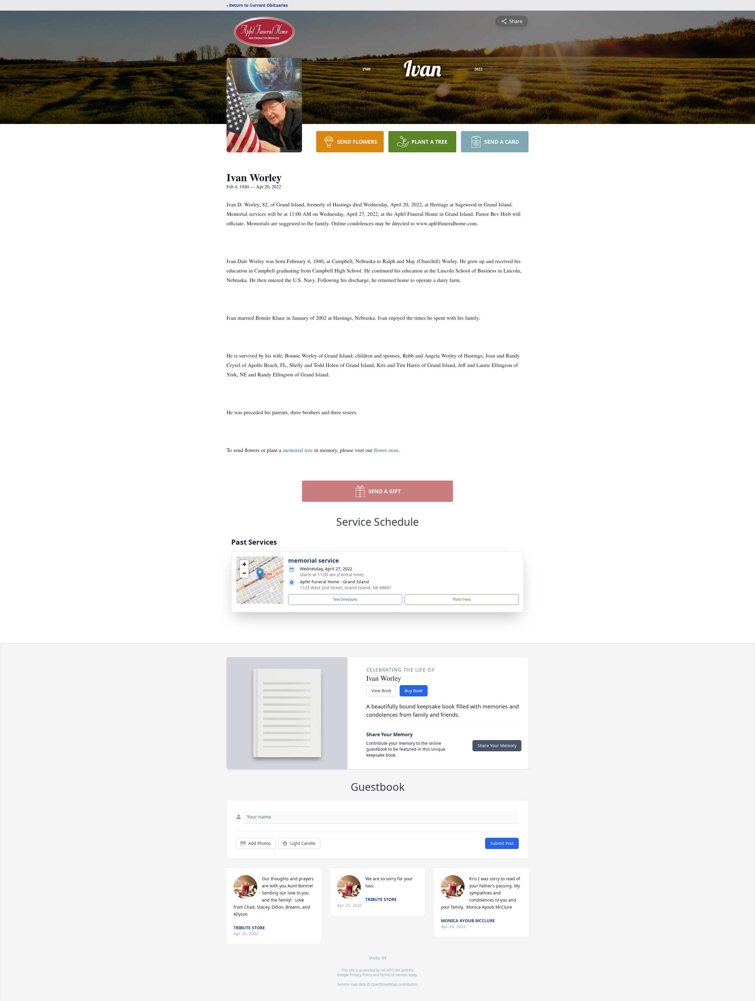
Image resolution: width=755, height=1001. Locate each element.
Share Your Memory (496, 745)
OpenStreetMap (384, 984)
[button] (260, 574)
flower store (386, 449)
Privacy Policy (361, 974)
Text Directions (345, 599)
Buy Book (414, 690)
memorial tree (298, 449)
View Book (381, 690)
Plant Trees (462, 599)
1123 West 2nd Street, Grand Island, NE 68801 (345, 587)
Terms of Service (393, 974)
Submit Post (502, 843)
